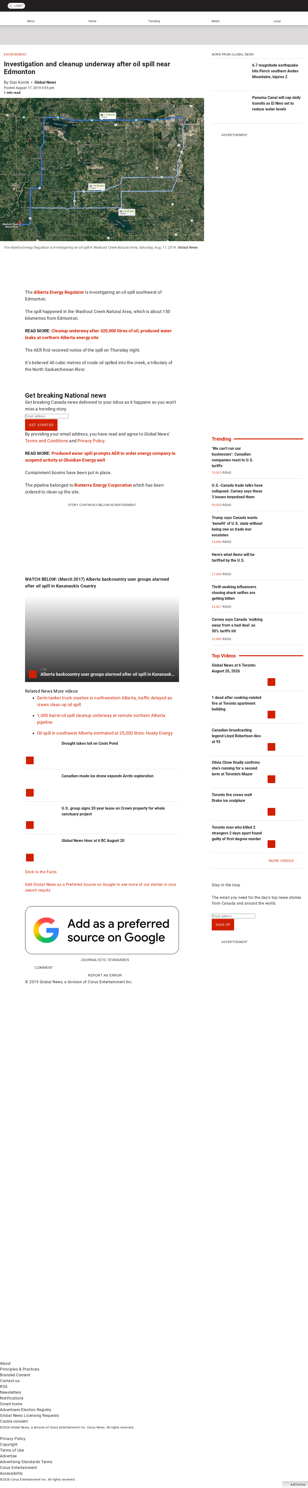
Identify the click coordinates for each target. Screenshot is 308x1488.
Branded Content (15, 1375)
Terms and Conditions (46, 440)
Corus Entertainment (18, 1467)
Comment (44, 967)
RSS (4, 1386)
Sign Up (223, 925)
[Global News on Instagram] (256, 1319)
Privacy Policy (90, 440)
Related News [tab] (38, 691)
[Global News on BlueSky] (256, 1357)
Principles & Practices (19, 1369)
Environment (15, 54)
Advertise (8, 1456)
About (5, 1363)
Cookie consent (14, 1421)
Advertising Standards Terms (26, 1462)
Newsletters (10, 1392)
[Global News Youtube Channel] (183, 1319)
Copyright (9, 1444)
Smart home (11, 1404)
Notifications (12, 1398)
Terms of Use (12, 1450)
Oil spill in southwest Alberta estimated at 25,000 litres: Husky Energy (105, 733)
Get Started (41, 425)
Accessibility (11, 1473)
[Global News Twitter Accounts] (110, 1319)
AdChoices (298, 1484)
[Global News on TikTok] (110, 1357)
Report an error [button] (105, 975)
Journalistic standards (105, 960)
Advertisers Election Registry (25, 1409)
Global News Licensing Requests (29, 1415)
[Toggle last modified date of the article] (57, 87)
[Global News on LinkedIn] (36, 1357)
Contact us (9, 1381)
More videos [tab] (65, 691)
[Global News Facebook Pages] (36, 1319)
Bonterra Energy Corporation (103, 485)
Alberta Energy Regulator (59, 292)
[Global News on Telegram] (183, 1357)
